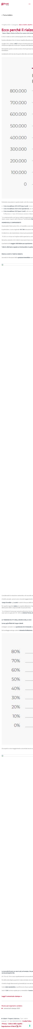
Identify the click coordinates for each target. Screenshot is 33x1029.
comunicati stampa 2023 (11, 1008)
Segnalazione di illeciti (8, 1026)
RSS (20, 1026)
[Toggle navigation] (29, 4)
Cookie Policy (26, 1021)
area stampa (23, 25)
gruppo (29, 25)
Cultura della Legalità (15, 1023)
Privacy (4, 1023)
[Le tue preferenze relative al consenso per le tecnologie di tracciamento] (30, 1026)
